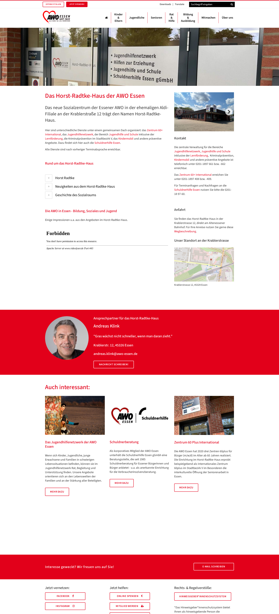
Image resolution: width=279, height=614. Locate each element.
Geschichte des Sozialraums (75, 195)
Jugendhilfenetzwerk (80, 134)
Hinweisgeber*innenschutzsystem (202, 596)
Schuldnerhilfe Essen (107, 143)
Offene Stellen (53, 4)
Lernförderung (54, 139)
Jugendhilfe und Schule (123, 134)
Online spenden (127, 596)
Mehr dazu (57, 491)
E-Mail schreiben (213, 566)
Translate (179, 4)
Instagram (63, 606)
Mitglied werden (127, 606)
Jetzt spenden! (76, 4)
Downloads (165, 4)
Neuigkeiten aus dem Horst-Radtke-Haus (85, 186)
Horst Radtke (64, 178)
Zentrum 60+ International (195, 175)
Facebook (63, 596)
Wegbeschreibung (185, 231)
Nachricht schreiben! (114, 364)
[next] (228, 111)
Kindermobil (126, 139)
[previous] (179, 111)
